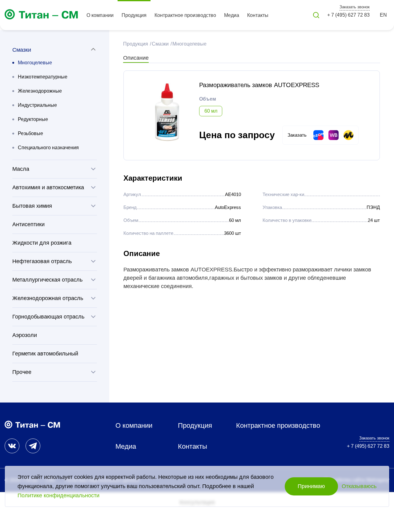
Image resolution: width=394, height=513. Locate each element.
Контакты (257, 15)
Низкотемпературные (42, 76)
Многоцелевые (35, 62)
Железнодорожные (40, 91)
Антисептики (28, 224)
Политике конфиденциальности (58, 495)
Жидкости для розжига (41, 243)
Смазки (159, 43)
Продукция (134, 15)
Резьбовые (30, 133)
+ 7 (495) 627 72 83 (348, 15)
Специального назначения (48, 147)
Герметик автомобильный (45, 354)
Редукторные (33, 119)
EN (383, 15)
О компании (100, 15)
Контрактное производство (185, 15)
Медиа (231, 15)
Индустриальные (37, 105)
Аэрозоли (24, 335)
